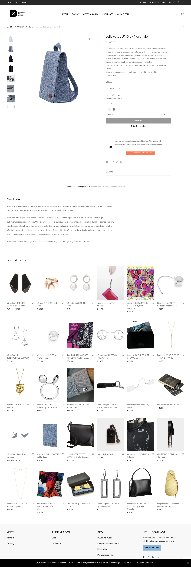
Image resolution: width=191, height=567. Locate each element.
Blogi (54, 538)
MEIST (163, 2)
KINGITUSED (107, 14)
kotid (106, 187)
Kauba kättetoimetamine (108, 544)
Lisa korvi (138, 121)
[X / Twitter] (153, 557)
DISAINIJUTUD (154, 2)
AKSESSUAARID (90, 14)
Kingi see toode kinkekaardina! (140, 153)
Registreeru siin (152, 548)
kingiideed (33, 27)
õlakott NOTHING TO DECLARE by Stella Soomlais (136, 506)
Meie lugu (11, 544)
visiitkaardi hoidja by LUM (168, 405)
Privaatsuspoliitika (105, 555)
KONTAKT (171, 2)
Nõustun (127, 562)
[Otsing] (176, 14)
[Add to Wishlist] (108, 162)
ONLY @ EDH (123, 14)
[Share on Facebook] (113, 162)
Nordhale (121, 187)
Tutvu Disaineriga (138, 126)
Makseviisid (102, 549)
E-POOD (143, 2)
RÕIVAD (75, 14)
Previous (23, 71)
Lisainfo (109, 172)
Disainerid (56, 544)
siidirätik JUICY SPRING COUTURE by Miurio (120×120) (137, 306)
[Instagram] (148, 557)
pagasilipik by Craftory (107, 454)
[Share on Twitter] (117, 162)
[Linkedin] (158, 557)
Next (90, 71)
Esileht (9, 27)
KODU (65, 14)
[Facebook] (143, 557)
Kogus (110, 115)
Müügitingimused (104, 538)
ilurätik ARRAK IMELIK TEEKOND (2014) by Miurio (46, 506)
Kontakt (10, 538)
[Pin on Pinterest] (121, 162)
